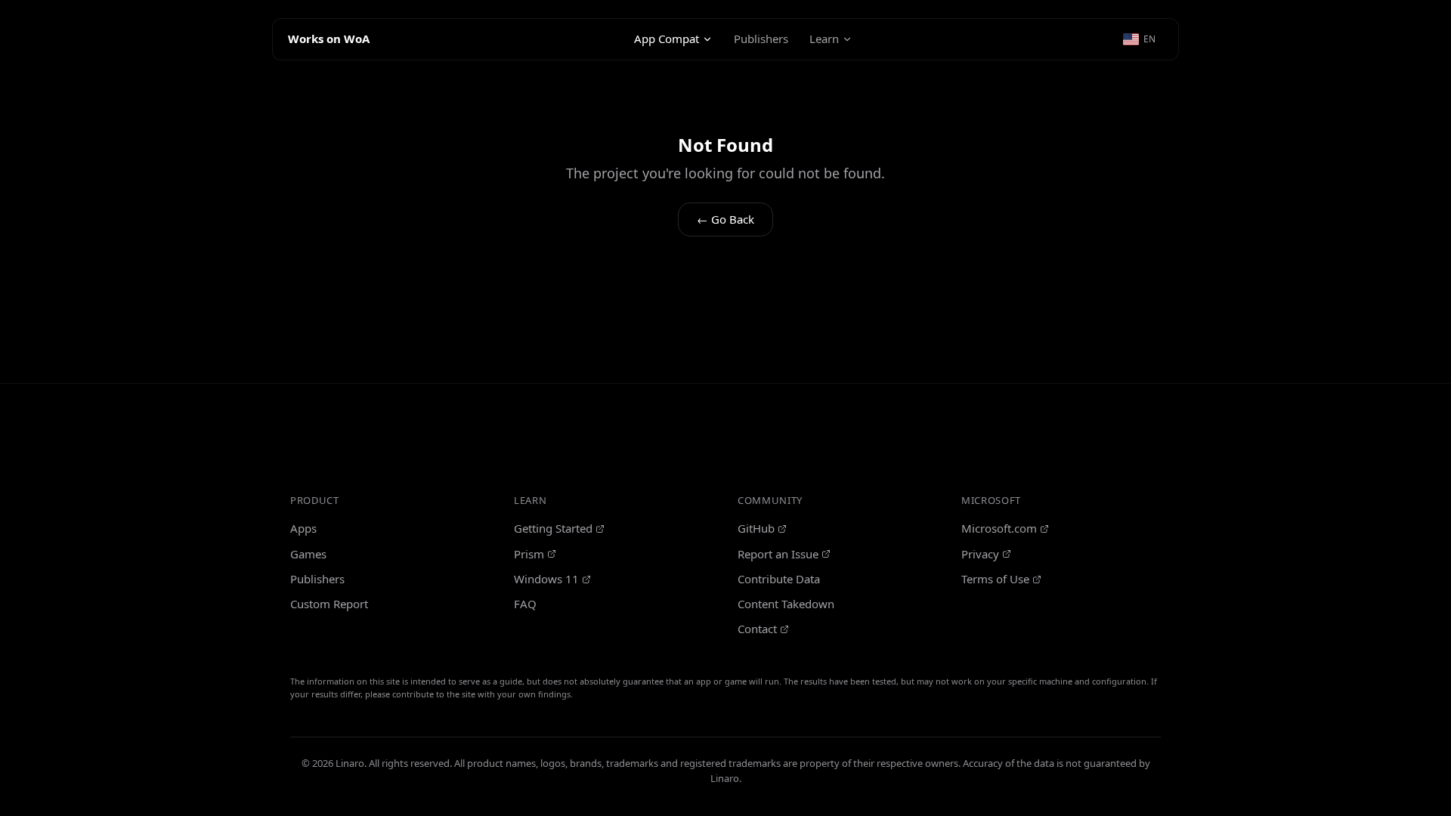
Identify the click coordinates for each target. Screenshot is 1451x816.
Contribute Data (779, 578)
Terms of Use (995, 578)
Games (308, 553)
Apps (303, 528)
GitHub (756, 528)
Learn (824, 38)
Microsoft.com (999, 528)
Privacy (980, 553)
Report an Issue (778, 553)
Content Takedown (786, 603)
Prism (529, 553)
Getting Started (553, 528)
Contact (757, 628)
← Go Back (725, 219)
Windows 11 (546, 578)
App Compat (666, 38)
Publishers (761, 38)
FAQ (525, 603)
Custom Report (329, 603)
